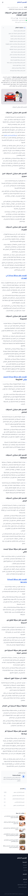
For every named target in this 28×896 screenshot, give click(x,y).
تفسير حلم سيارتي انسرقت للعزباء (17, 36)
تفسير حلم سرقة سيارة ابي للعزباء (18, 38)
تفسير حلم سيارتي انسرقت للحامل (17, 46)
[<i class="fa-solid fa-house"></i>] (25, 7)
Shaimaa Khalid (22, 18)
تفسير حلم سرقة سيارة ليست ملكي (17, 54)
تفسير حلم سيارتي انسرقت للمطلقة (17, 49)
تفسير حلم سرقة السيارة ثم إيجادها (17, 70)
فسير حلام (22, 2)
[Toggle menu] (2, 2)
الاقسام (25, 867)
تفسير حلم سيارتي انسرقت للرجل (18, 52)
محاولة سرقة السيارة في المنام (18, 68)
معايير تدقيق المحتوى (22, 884)
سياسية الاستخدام (23, 887)
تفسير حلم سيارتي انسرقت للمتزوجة (17, 41)
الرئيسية (25, 865)
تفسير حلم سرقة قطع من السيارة (17, 60)
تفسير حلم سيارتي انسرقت (19, 30)
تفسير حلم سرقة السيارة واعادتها (18, 57)
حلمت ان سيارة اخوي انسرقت (19, 65)
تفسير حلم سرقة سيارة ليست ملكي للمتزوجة (15, 44)
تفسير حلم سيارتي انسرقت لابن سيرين (16, 33)
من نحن (25, 870)
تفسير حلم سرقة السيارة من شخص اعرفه (16, 62)
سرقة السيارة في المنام (10, 135)
